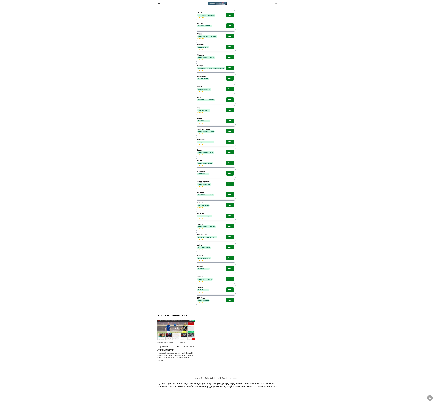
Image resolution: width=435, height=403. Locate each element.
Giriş (230, 15)
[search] (276, 3)
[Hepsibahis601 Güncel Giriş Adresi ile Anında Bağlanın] (176, 330)
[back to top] (430, 398)
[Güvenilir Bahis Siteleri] (217, 3)
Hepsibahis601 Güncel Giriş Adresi (171, 342)
